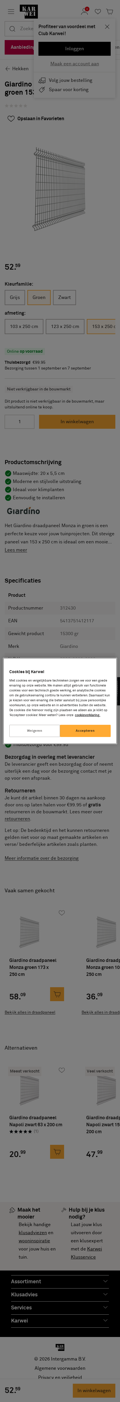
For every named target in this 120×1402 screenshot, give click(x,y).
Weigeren (35, 730)
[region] (60, 701)
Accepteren (85, 730)
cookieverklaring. (87, 715)
